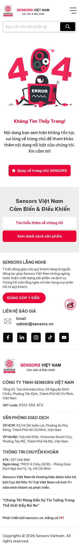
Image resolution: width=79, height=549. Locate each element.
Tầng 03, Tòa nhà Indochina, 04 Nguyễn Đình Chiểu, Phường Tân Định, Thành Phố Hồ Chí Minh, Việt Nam (38, 393)
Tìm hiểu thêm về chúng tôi (39, 223)
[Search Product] (67, 26)
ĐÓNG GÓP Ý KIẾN (23, 298)
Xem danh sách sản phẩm (39, 236)
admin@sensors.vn (35, 323)
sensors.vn (34, 518)
